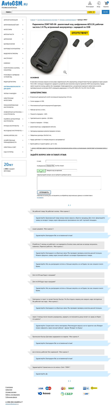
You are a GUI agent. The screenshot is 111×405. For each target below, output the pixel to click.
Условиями (40, 197)
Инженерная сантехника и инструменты (13, 113)
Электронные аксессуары (8, 99)
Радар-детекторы (10, 82)
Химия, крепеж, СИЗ (10, 135)
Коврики (7, 63)
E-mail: (39, 161)
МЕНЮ (105, 12)
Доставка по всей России (9, 7)
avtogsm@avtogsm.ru (12, 404)
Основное (34, 77)
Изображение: (41, 166)
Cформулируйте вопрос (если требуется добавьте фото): (54, 175)
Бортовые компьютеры (12, 49)
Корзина (106, 5)
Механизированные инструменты (11, 106)
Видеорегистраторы (11, 53)
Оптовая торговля (11, 392)
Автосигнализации (11, 20)
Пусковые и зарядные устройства (11, 76)
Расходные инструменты (13, 131)
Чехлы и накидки (10, 93)
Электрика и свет (10, 147)
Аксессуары (8, 29)
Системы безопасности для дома (12, 88)
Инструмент (8, 58)
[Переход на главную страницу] (14, 3)
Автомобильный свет (11, 25)
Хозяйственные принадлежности (10, 141)
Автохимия (8, 39)
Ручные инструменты (11, 126)
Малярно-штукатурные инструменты (12, 120)
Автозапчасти (9, 34)
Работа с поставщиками (13, 395)
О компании (9, 387)
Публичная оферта (11, 397)
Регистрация (90, 7)
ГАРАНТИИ (9, 390)
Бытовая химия (9, 44)
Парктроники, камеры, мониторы (12, 69)
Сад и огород (8, 152)
